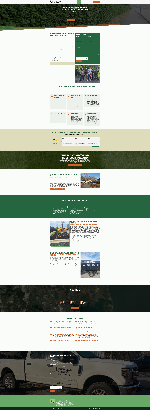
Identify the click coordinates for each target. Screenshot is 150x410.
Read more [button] (63, 144)
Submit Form (79, 61)
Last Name (89, 36)
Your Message (78, 47)
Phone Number (52, 369)
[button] (61, 141)
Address (77, 43)
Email (62, 369)
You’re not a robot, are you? (53, 385)
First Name (77, 36)
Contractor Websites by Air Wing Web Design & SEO (93, 408)
